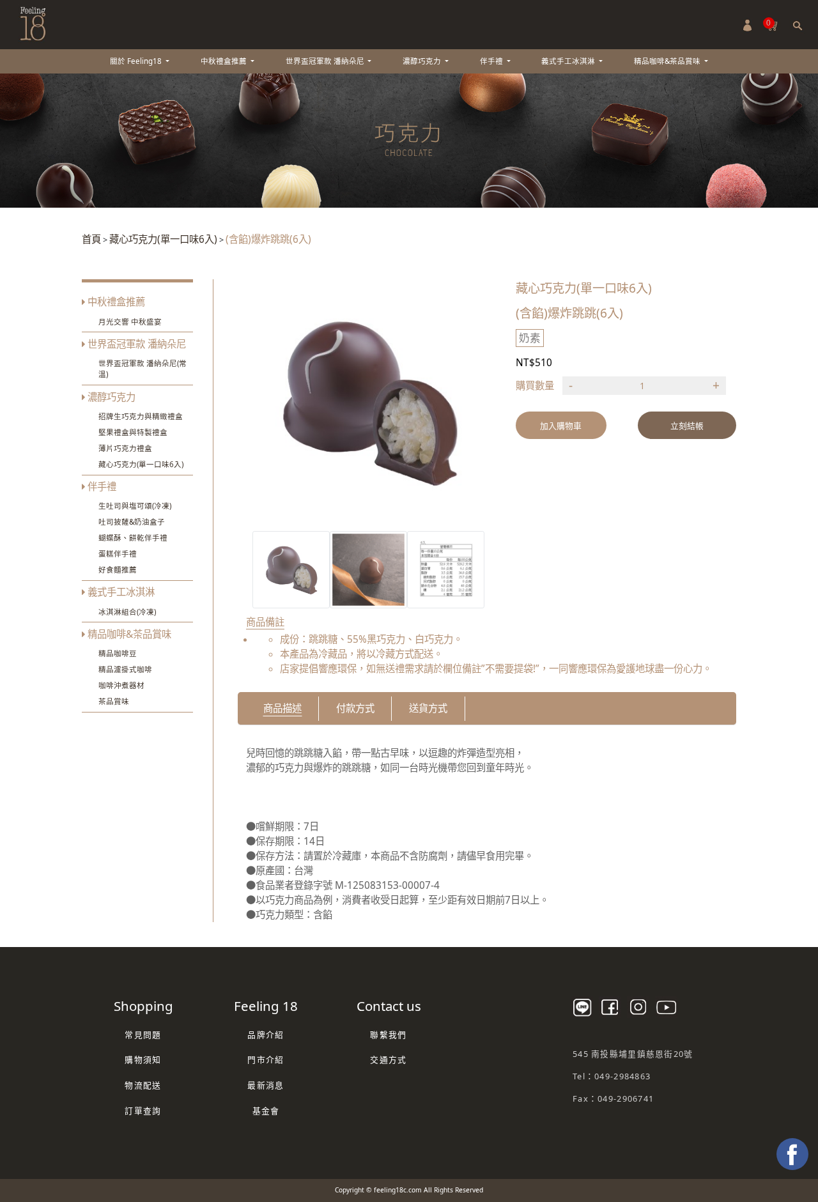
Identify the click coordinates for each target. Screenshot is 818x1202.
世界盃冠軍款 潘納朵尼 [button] (326, 61)
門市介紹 (265, 1059)
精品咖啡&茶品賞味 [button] (668, 61)
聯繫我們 (388, 1034)
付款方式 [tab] (355, 708)
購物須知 (143, 1059)
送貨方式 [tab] (428, 708)
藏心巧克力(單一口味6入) (163, 239)
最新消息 (265, 1085)
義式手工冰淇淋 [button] (569, 61)
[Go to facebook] (792, 1154)
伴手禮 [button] (492, 61)
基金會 (266, 1110)
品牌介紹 (265, 1034)
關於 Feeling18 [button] (137, 61)
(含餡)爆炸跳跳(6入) (268, 239)
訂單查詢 (143, 1110)
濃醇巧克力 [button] (423, 61)
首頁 (91, 239)
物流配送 (143, 1085)
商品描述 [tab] (282, 708)
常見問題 (143, 1034)
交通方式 (388, 1059)
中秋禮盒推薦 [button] (225, 61)
